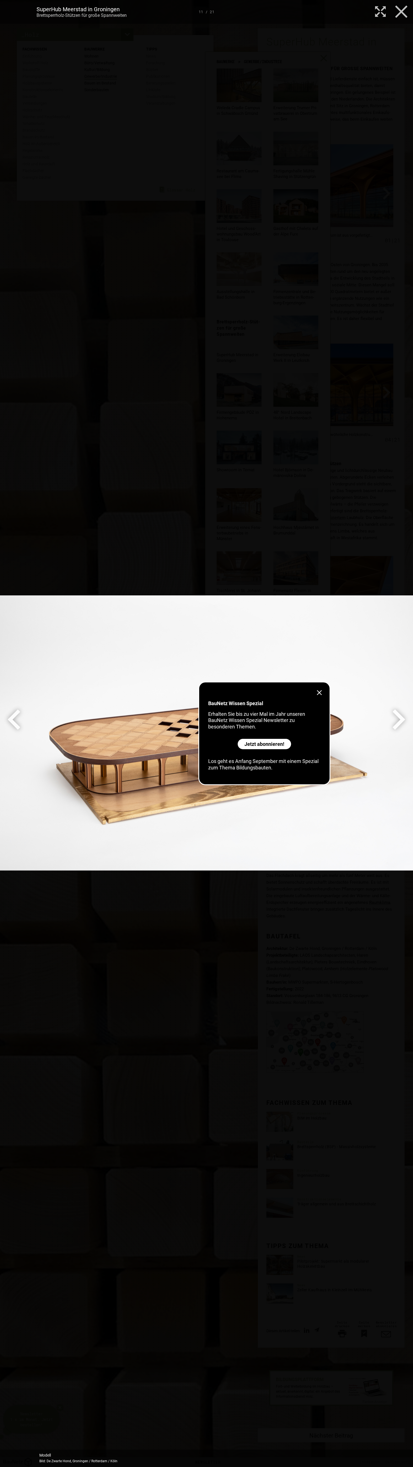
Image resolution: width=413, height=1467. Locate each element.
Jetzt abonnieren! (264, 744)
